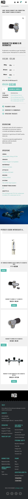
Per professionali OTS (17, 97)
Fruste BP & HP (6, 436)
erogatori (5, 425)
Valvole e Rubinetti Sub (11, 10)
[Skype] (20, 493)
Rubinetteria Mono (16, 95)
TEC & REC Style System (9, 183)
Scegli (3, 270)
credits (21, 488)
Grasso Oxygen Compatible (10, 162)
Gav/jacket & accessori (19, 426)
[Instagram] (11, 493)
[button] (26, 2)
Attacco (5, 69)
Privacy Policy (18, 478)
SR (3, 188)
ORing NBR (5, 156)
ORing (5, 64)
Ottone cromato (7, 167)
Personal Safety (20, 440)
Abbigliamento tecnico (6, 468)
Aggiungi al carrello (15, 89)
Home (3, 10)
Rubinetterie (5, 458)
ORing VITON (14, 156)
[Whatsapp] (16, 493)
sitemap (17, 488)
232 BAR (4, 172)
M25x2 (4, 177)
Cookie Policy (18, 480)
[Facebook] (7, 493)
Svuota (9, 77)
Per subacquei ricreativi (17, 99)
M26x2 (9, 177)
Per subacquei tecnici (17, 101)
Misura (5, 74)
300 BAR (10, 172)
